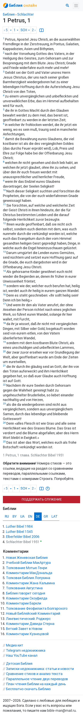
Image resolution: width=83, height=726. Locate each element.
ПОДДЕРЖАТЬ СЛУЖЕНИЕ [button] (42, 499)
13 (4, 251)
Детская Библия (19, 664)
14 (4, 270)
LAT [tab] (55, 516)
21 (4, 365)
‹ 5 (6, 30)
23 (4, 403)
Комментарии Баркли (23, 603)
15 (4, 285)
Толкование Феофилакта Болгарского (36, 608)
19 (4, 341)
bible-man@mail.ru (61, 711)
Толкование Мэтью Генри (26, 568)
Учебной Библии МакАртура (28, 563)
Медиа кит (14, 645)
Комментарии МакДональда (29, 573)
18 (4, 323)
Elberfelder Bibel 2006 (22, 537)
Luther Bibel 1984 (19, 526)
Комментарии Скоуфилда (26, 598)
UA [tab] (22, 516)
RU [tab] (7, 516)
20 (4, 351)
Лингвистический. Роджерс (28, 619)
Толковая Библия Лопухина (28, 578)
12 (4, 223)
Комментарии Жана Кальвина (30, 583)
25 (4, 441)
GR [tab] (46, 516)
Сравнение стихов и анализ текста (34, 674)
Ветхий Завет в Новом (24, 629)
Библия (9, 14)
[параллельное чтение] (41, 30)
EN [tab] (30, 516)
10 (4, 190)
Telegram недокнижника (25, 650)
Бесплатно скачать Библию (28, 689)
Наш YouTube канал (21, 655)
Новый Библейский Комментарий (33, 613)
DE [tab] (38, 516)
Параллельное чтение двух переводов (37, 679)
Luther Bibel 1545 (19, 532)
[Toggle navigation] (76, 6)
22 (4, 384)
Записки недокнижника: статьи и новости (40, 669)
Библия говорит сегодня (25, 593)
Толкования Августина (24, 588)
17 (4, 304)
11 (4, 204)
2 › (34, 30)
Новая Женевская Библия (27, 558)
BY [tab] (15, 516)
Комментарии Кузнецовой (27, 634)
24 (4, 422)
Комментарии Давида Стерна (30, 624)
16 (4, 294)
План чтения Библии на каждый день (36, 684)
